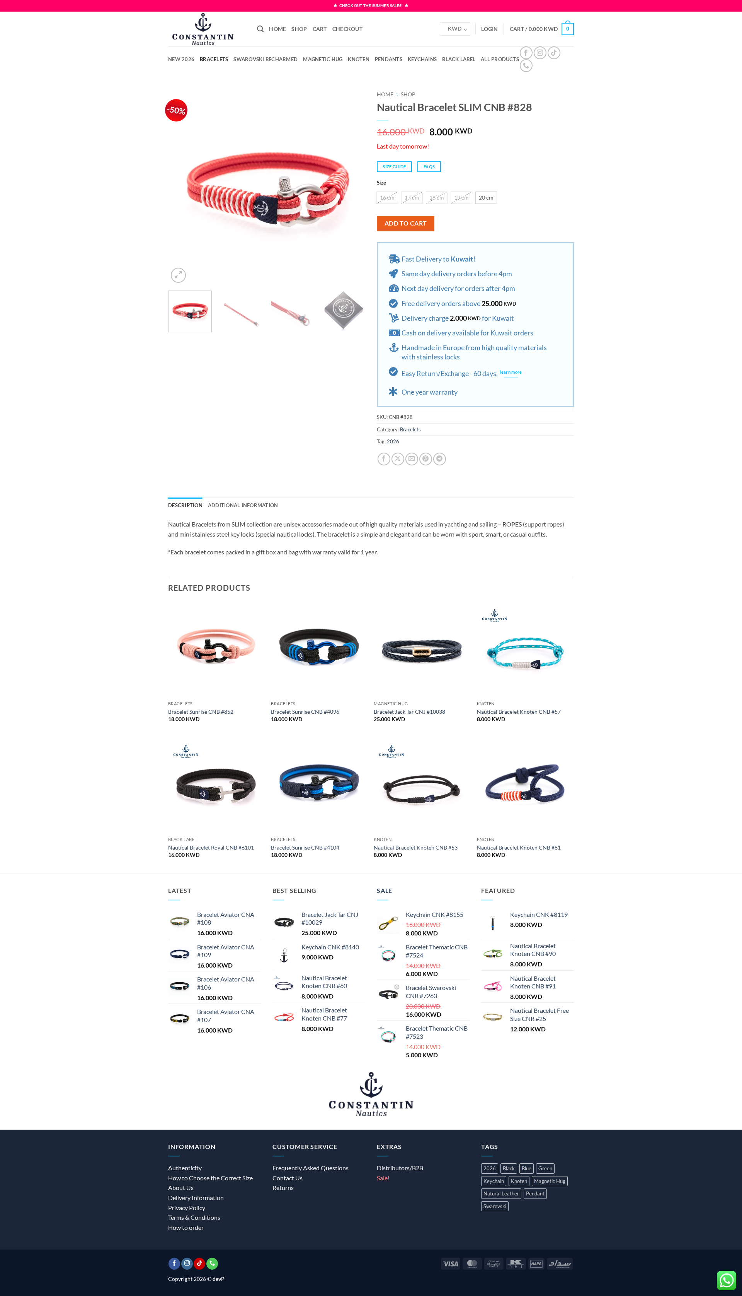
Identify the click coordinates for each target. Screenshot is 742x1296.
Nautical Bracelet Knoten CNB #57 (519, 711)
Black (509, 1168)
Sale (384, 890)
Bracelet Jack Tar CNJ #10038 (409, 711)
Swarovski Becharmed (265, 59)
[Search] (260, 29)
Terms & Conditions (194, 1217)
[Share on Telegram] (439, 459)
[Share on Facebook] (384, 459)
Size (381, 183)
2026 (393, 441)
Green (545, 1168)
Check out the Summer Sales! (371, 5)
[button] (542, 29)
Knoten (358, 59)
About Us (181, 1187)
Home (277, 29)
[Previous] (182, 186)
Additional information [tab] (243, 505)
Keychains (422, 59)
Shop (299, 29)
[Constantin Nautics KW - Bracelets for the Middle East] (206, 29)
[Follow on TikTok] (554, 52)
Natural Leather (501, 1193)
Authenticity (185, 1167)
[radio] (387, 197)
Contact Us (287, 1177)
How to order (186, 1227)
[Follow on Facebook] (526, 52)
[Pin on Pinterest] (425, 459)
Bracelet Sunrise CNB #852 (200, 711)
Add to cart (406, 223)
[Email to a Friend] (411, 459)
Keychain (493, 1181)
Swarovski (494, 1206)
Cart (320, 29)
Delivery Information (196, 1197)
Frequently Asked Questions (310, 1167)
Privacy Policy (186, 1207)
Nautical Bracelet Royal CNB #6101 (211, 847)
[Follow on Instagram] (540, 52)
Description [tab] (185, 505)
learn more (511, 372)
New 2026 (181, 59)
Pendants (388, 59)
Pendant (535, 1193)
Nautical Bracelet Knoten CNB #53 (416, 847)
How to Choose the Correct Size (210, 1177)
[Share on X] (397, 459)
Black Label (458, 59)
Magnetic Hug (322, 59)
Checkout (347, 29)
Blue (526, 1168)
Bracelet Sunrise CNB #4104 (305, 847)
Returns (283, 1187)
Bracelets (214, 59)
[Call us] (526, 65)
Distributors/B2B (400, 1167)
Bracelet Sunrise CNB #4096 (305, 711)
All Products (500, 59)
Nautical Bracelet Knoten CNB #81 (519, 847)
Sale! (383, 1177)
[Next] (352, 186)
